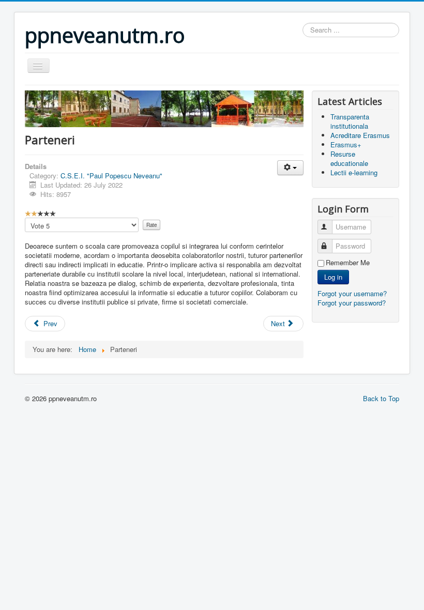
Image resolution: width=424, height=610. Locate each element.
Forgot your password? (351, 303)
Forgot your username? (352, 293)
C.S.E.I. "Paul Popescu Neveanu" (111, 175)
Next (279, 323)
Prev (49, 323)
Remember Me (348, 262)
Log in (333, 277)
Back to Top (381, 398)
